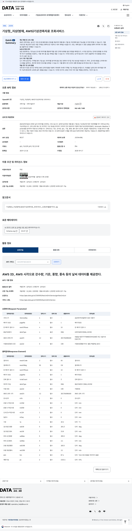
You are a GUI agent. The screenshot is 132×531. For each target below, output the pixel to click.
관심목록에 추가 (9, 79)
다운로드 (101, 207)
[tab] (20, 250)
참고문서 (117, 41)
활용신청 (23, 79)
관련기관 (5, 481)
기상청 (77, 104)
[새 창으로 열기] (24, 174)
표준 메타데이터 (119, 44)
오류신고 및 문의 (104, 87)
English (126, 5)
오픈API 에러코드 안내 (102, 117)
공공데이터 (8, 15)
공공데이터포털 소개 (25, 520)
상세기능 (21, 250)
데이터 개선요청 (90, 87)
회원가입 (126, 9)
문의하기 (92, 504)
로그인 (115, 9)
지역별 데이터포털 (52, 481)
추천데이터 (92, 250)
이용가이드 (92, 498)
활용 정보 (117, 48)
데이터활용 (23, 15)
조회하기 (56, 262)
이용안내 (82, 15)
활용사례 (56, 250)
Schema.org (10, 231)
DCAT (23, 231)
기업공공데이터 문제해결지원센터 (47, 15)
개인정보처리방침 (13, 520)
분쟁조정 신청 (93, 501)
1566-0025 (10, 501)
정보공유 (68, 15)
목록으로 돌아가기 (101, 469)
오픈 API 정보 (119, 32)
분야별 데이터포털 (96, 481)
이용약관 (4, 520)
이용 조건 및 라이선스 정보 (121, 37)
